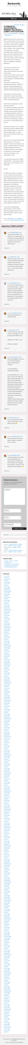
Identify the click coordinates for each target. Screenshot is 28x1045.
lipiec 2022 (6, 650)
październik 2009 (7, 882)
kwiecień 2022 (7, 654)
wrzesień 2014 (7, 792)
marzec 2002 (6, 1019)
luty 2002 (6, 1021)
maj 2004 (6, 980)
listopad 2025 (7, 589)
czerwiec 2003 (7, 997)
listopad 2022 (7, 644)
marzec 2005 (6, 965)
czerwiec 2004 (7, 978)
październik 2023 (7, 627)
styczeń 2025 (7, 604)
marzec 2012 (6, 838)
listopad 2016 (7, 753)
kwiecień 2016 (7, 763)
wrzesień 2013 (7, 810)
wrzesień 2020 (7, 683)
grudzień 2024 (7, 606)
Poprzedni (16, 24)
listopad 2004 (7, 971)
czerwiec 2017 (7, 742)
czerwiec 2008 (7, 906)
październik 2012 (7, 827)
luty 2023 (6, 639)
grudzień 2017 (7, 733)
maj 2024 (6, 617)
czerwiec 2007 (7, 924)
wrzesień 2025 (7, 592)
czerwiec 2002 (7, 1015)
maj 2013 (6, 816)
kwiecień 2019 (7, 709)
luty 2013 (6, 821)
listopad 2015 (7, 771)
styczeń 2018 (7, 732)
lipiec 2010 (6, 868)
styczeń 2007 (7, 931)
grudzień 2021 (7, 660)
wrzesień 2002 (7, 1010)
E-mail (6, 517)
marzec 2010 (6, 874)
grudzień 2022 (7, 642)
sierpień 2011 (6, 848)
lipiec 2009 (6, 886)
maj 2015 (6, 780)
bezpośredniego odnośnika (18, 220)
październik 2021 (7, 664)
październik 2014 (7, 791)
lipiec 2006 (6, 941)
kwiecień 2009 (7, 891)
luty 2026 (6, 585)
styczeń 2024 (7, 623)
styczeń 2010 (7, 877)
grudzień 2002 (7, 1006)
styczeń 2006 (7, 950)
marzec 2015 (6, 783)
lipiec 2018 (6, 723)
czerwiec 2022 (7, 651)
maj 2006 (6, 944)
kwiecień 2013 (7, 818)
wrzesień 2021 (7, 665)
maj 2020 (6, 689)
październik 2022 (7, 645)
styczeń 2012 (7, 841)
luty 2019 (6, 712)
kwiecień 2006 (7, 945)
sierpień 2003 (7, 994)
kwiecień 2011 (7, 854)
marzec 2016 (6, 765)
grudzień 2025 (7, 588)
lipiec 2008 (6, 904)
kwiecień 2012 (7, 836)
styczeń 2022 (7, 659)
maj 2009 (6, 889)
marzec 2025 (6, 601)
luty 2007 (6, 930)
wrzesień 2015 (7, 774)
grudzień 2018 (7, 715)
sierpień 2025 (7, 594)
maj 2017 (6, 744)
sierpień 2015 (7, 776)
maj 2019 (6, 707)
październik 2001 (7, 1027)
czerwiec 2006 (7, 942)
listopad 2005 (7, 953)
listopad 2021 (7, 662)
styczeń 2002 (7, 1022)
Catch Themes (20, 1042)
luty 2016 (6, 766)
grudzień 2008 (7, 897)
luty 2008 (6, 912)
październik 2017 (7, 736)
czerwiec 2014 (7, 797)
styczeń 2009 (7, 895)
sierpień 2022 (7, 648)
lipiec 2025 (6, 595)
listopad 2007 (7, 916)
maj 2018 (6, 726)
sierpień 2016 (7, 757)
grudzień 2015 (7, 769)
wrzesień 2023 (7, 629)
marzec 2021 (6, 674)
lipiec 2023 (6, 632)
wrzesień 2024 (7, 611)
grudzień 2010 (7, 860)
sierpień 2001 (7, 1030)
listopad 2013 (7, 807)
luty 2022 (6, 657)
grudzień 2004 (7, 969)
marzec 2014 (6, 801)
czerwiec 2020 (7, 688)
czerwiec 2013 (7, 815)
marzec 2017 (6, 747)
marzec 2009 (6, 892)
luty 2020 (6, 694)
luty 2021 (6, 676)
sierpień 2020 (7, 685)
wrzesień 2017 (7, 738)
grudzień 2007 (7, 915)
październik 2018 (7, 718)
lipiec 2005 (6, 959)
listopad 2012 (7, 826)
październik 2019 (7, 700)
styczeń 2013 (7, 822)
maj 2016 (6, 762)
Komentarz (7, 489)
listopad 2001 (7, 1025)
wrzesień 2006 (7, 938)
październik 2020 (7, 682)
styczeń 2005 (7, 968)
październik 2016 (7, 754)
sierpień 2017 (7, 739)
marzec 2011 (6, 856)
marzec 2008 (6, 910)
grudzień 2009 (7, 879)
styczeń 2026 (7, 586)
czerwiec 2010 (7, 869)
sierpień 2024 (7, 612)
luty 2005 (6, 966)
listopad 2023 (7, 626)
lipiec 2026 (6, 577)
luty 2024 (6, 621)
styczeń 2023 (7, 641)
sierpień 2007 (7, 921)
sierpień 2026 (7, 576)
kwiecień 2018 (7, 727)
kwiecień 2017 (7, 745)
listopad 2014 (7, 789)
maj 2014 (6, 798)
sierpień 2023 (7, 630)
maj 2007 (6, 925)
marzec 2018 (6, 729)
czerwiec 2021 (7, 670)
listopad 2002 (7, 1007)
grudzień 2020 (7, 679)
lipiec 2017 (6, 741)
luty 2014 (6, 803)
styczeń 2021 (7, 677)
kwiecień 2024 (7, 618)
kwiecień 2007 (7, 927)
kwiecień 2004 (7, 981)
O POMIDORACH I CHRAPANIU (11, 565)
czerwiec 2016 (7, 760)
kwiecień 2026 (7, 582)
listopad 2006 (7, 935)
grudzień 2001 (7, 1024)
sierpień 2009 (7, 885)
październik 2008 (7, 900)
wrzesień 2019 (7, 701)
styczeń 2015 (7, 786)
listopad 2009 (7, 880)
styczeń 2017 (7, 750)
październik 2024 (7, 609)
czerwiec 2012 (7, 833)
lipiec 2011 (6, 850)
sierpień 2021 (7, 667)
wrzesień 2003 (7, 992)
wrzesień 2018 (7, 720)
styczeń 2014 (7, 804)
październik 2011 (7, 845)
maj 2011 (6, 853)
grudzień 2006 (7, 933)
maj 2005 (6, 962)
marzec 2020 (6, 692)
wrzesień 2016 (7, 756)
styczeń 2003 (7, 1004)
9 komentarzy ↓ (8, 35)
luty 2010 (6, 876)
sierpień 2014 (7, 794)
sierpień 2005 (7, 957)
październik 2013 (7, 809)
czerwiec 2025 (7, 597)
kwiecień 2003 (7, 1000)
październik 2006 (7, 936)
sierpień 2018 (7, 721)
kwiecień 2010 (7, 872)
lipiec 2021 (6, 668)
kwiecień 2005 (7, 963)
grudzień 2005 (7, 951)
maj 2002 (6, 1016)
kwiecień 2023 (7, 636)
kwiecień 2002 (7, 1018)
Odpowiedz (6, 248)
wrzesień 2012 (7, 829)
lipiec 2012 (6, 832)
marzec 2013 (6, 819)
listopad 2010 (7, 862)
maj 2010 (6, 871)
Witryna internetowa (9, 524)
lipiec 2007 (6, 922)
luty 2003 (6, 1003)
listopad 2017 (7, 735)
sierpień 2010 (7, 866)
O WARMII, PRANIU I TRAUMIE (15, 544)
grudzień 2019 (7, 697)
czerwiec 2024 (7, 615)
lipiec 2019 (6, 704)
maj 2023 (6, 635)
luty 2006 (6, 948)
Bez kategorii (11, 218)
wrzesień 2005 (7, 956)
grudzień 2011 (7, 842)
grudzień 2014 (7, 788)
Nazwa (6, 510)
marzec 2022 (6, 656)
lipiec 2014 (6, 795)
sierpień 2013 (7, 812)
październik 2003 (7, 991)
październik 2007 (7, 918)
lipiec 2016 (6, 759)
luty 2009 (6, 894)
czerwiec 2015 (7, 779)
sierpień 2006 (7, 939)
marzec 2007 (6, 928)
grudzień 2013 (7, 806)
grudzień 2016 (7, 751)
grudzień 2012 (7, 824)
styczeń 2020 (7, 695)
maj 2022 (6, 653)
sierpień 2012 (7, 830)
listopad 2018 (7, 717)
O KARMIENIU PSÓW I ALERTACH (11, 564)
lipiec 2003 (6, 995)
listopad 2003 (7, 989)
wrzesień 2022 (7, 647)
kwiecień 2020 (7, 691)
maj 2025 (6, 598)
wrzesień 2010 (7, 865)
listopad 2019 (7, 698)
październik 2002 (7, 1009)
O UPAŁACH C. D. (8, 562)
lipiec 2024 (6, 614)
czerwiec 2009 (7, 888)
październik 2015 (7, 773)
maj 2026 (6, 580)
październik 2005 (7, 954)
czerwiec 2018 (7, 724)
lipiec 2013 (6, 813)
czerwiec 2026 (7, 579)
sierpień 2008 (7, 903)
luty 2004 (6, 985)
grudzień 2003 (7, 988)
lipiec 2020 (6, 686)
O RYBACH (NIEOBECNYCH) (10, 567)
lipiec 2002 (6, 1013)
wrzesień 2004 (7, 974)
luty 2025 (6, 603)
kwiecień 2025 (7, 600)
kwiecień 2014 (7, 800)
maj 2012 (6, 835)
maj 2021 (6, 671)
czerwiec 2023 (7, 633)
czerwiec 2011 (7, 851)
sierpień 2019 (7, 703)
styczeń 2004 (7, 986)
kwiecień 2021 (7, 673)
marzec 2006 (6, 947)
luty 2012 (6, 839)
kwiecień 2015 (7, 782)
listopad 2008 (7, 898)
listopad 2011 (6, 844)
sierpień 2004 (7, 975)
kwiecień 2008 (7, 909)
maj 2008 (6, 907)
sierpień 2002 (7, 1012)
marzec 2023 (6, 638)
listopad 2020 (7, 680)
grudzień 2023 (7, 624)
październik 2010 (7, 863)
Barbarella (14, 3)
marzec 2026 (6, 583)
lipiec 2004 (6, 977)
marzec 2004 (6, 983)
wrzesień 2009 (7, 883)
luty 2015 (6, 785)
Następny (23, 24)
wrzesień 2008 (7, 901)
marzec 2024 (6, 620)
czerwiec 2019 (7, 706)
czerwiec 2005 (7, 960)
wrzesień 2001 (7, 1028)
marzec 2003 (6, 1001)
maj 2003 (6, 998)
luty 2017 (6, 748)
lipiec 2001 (6, 1031)
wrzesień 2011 (7, 847)
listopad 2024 (7, 607)
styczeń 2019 (7, 714)
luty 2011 (6, 857)
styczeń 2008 (7, 913)
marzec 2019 (6, 710)
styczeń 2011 (7, 859)
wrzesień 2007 (7, 919)
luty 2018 (6, 730)
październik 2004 (7, 972)
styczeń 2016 (7, 768)
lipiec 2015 (6, 777)
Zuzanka (6, 544)
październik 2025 (7, 591)
